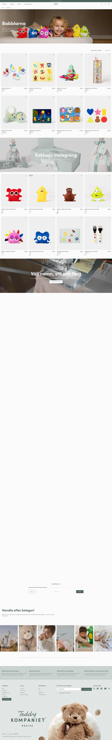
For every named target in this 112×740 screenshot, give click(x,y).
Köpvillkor (4, 690)
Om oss (22, 688)
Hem (3, 7)
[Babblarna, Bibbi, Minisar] (70, 475)
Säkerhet (22, 692)
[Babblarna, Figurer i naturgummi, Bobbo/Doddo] (97, 311)
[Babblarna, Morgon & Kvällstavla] (97, 70)
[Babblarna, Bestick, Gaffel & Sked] (97, 233)
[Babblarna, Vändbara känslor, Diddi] (14, 233)
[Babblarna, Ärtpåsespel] (70, 70)
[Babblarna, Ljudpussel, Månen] (42, 112)
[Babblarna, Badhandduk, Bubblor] (14, 553)
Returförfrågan (6, 699)
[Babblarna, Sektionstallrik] (14, 311)
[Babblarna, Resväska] (42, 311)
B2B (39, 688)
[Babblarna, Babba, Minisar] (70, 432)
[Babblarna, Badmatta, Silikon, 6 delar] (97, 112)
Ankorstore (41, 692)
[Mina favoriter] (105, 4)
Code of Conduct (24, 694)
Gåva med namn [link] (56, 282)
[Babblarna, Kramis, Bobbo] (14, 432)
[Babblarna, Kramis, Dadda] (97, 354)
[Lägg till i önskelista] (26, 54)
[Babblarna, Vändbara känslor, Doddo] (42, 233)
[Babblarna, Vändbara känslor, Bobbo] (14, 191)
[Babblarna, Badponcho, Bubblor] (97, 475)
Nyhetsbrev (4, 696)
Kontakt (4, 694)
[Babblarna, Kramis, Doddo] (42, 354)
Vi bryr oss (22, 690)
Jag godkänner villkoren (64, 692)
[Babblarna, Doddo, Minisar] (14, 475)
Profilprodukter (42, 694)
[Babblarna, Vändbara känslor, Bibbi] (42, 191)
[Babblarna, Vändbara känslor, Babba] (70, 191)
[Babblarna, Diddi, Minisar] (42, 432)
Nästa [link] (79, 591)
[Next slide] (110, 639)
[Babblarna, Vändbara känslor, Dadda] (97, 191)
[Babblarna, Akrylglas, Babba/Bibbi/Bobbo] (42, 553)
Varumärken (8, 7)
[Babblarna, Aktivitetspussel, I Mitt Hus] (70, 112)
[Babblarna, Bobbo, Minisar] (42, 475)
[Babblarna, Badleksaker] (14, 70)
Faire (40, 690)
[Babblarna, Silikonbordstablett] (70, 233)
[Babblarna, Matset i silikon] (14, 112)
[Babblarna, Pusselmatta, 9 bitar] (42, 70)
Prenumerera (87, 689)
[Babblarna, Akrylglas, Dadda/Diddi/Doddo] (70, 553)
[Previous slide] (1, 639)
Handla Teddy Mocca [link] (56, 402)
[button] (4, 4)
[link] (14, 73)
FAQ (3, 688)
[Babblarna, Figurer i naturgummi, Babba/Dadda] (14, 354)
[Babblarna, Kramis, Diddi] (70, 354)
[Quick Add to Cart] (26, 92)
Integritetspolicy (6, 692)
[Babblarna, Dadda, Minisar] (97, 432)
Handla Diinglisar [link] (56, 523)
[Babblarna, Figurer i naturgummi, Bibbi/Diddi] (70, 311)
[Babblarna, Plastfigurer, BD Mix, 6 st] (97, 553)
